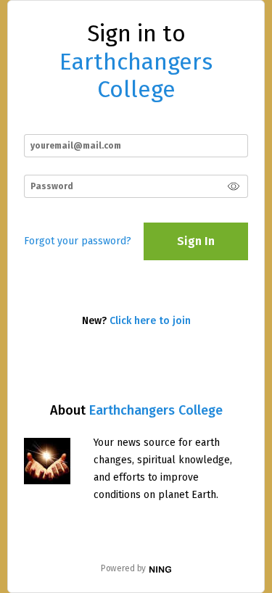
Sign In (196, 241)
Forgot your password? (77, 241)
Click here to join (150, 321)
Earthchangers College (156, 410)
